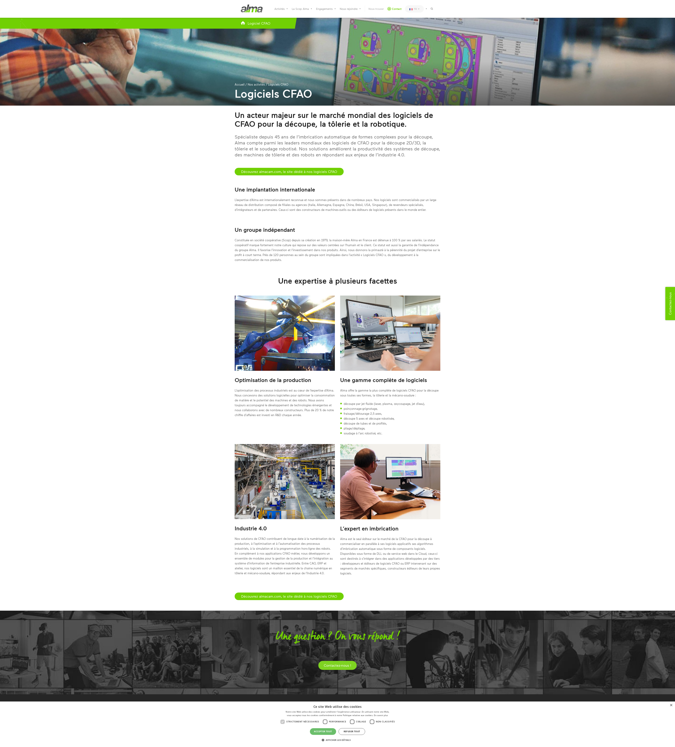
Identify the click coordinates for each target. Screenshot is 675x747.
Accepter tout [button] (323, 731)
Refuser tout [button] (352, 731)
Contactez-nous (670, 303)
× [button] (671, 705)
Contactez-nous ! (337, 665)
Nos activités (256, 84)
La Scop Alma (300, 8)
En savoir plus (381, 715)
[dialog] (337, 724)
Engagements (324, 8)
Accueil (240, 84)
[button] (337, 740)
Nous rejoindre (349, 8)
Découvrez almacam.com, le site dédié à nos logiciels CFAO (289, 171)
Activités (279, 8)
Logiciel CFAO (259, 23)
